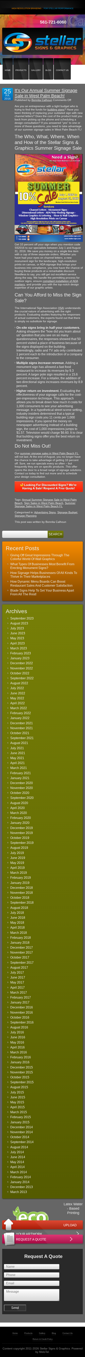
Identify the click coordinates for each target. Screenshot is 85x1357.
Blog (48, 63)
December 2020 (21, 783)
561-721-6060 (53, 22)
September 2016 (22, 1022)
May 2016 (17, 1042)
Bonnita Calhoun (41, 100)
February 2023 (20, 653)
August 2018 (19, 907)
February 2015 (20, 1117)
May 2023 (17, 638)
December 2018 (21, 887)
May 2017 (17, 982)
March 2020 (18, 813)
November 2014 (21, 1132)
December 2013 (21, 1187)
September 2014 (22, 1142)
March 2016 (18, 1052)
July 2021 (17, 748)
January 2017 (19, 1002)
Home (8, 63)
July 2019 (17, 853)
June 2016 (17, 1037)
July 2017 (17, 972)
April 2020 (17, 808)
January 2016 (19, 1062)
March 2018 (18, 932)
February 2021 (20, 773)
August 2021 (19, 743)
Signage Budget (67, 512)
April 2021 (17, 763)
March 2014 (18, 1172)
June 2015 (17, 1097)
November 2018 (21, 892)
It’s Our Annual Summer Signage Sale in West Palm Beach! (46, 93)
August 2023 (19, 623)
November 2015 (21, 1072)
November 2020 (21, 788)
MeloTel (44, 1351)
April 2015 (17, 1107)
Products (21, 63)
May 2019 (17, 862)
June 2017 (17, 977)
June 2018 (17, 917)
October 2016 (19, 1017)
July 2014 (17, 1152)
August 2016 (19, 1027)
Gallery (36, 63)
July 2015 (17, 1092)
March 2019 (18, 872)
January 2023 (19, 658)
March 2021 (18, 768)
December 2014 (21, 1127)
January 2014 (19, 1182)
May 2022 (17, 698)
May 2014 (17, 1162)
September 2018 (22, 902)
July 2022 (17, 688)
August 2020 (19, 803)
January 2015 (19, 1122)
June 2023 (17, 633)
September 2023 (22, 618)
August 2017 (19, 967)
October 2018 (19, 897)
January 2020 (19, 822)
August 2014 (19, 1147)
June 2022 (17, 693)
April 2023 (17, 643)
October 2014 (19, 1137)
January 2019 (19, 882)
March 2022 (18, 708)
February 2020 (20, 818)
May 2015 (17, 1102)
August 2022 (19, 683)
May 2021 (17, 758)
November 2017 (21, 952)
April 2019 (17, 867)
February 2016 (20, 1057)
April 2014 (17, 1167)
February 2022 (20, 713)
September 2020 (22, 798)
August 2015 (19, 1087)
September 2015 (22, 1082)
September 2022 (22, 678)
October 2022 (19, 673)
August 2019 (19, 847)
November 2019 (21, 833)
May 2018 (17, 922)
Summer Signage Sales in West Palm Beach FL (45, 504)
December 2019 (21, 828)
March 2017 (18, 992)
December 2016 (21, 1007)
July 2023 (17, 628)
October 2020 (19, 793)
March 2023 (18, 648)
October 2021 (19, 733)
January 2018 (19, 942)
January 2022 (19, 718)
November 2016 (21, 1012)
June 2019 (17, 858)
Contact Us (62, 63)
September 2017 (22, 962)
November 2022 (21, 668)
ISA (61, 308)
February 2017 (20, 997)
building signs (55, 109)
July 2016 (17, 1032)
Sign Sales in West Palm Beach (43, 503)
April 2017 (17, 987)
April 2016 (17, 1047)
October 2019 (19, 838)
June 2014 (17, 1157)
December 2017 (21, 947)
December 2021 (21, 723)
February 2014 (20, 1177)
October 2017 (19, 957)
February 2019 (20, 877)
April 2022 (17, 703)
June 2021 (17, 753)
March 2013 (18, 1192)
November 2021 (21, 728)
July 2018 (17, 912)
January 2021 (19, 778)
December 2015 (21, 1067)
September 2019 (22, 842)
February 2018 (20, 937)
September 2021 (22, 738)
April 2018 (17, 927)
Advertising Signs (45, 512)
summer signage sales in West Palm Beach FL (49, 453)
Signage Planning (26, 515)
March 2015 (18, 1112)
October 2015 (19, 1077)
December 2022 (21, 663)
